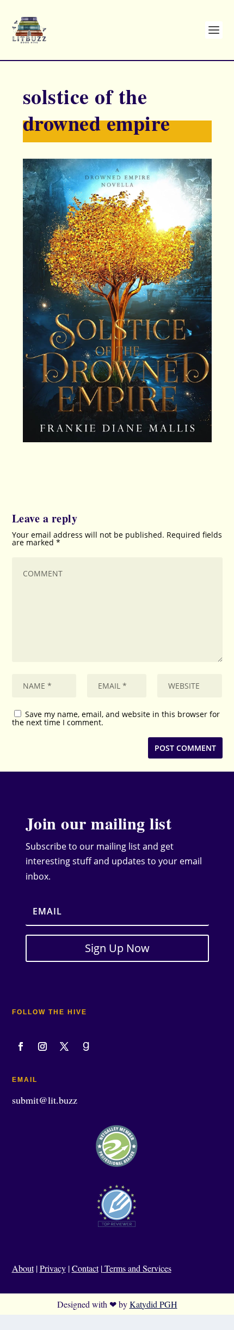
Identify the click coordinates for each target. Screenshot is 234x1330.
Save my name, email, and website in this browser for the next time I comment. (116, 718)
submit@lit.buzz (44, 1099)
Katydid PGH (153, 1304)
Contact (85, 1268)
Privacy (53, 1268)
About (23, 1268)
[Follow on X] (64, 1046)
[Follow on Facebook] (20, 1046)
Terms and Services (136, 1268)
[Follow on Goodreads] (86, 1046)
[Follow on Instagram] (42, 1046)
